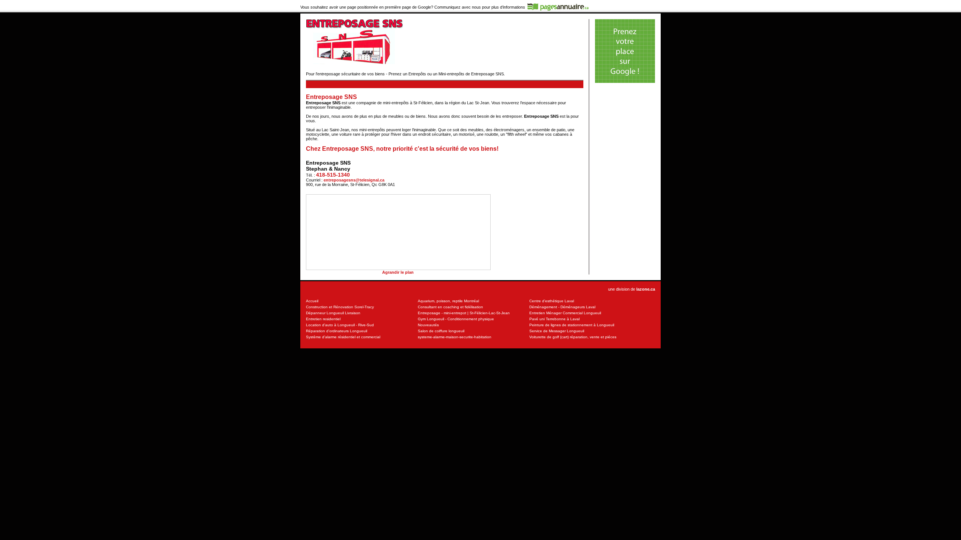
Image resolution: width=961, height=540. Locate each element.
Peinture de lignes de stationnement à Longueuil (571, 325)
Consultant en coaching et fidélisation (450, 307)
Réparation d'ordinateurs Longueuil (336, 331)
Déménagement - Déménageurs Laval (562, 307)
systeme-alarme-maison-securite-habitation (454, 337)
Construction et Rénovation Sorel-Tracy (340, 307)
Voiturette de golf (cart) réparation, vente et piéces (572, 337)
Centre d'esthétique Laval (551, 301)
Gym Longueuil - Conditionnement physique (456, 319)
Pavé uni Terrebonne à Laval (554, 319)
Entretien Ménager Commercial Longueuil (565, 313)
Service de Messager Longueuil (556, 331)
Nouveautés (428, 325)
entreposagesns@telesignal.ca (354, 180)
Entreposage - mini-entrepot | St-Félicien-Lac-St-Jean (464, 313)
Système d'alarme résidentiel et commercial (343, 337)
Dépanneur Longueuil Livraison (333, 313)
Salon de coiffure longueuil (441, 331)
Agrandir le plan (398, 272)
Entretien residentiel (323, 319)
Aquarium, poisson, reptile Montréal (448, 301)
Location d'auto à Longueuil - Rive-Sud (340, 325)
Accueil (312, 301)
